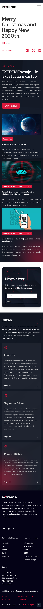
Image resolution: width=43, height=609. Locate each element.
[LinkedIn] (27, 50)
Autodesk (5, 556)
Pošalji (9, 301)
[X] (33, 50)
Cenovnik (21, 329)
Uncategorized (7, 50)
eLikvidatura (28, 546)
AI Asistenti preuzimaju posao (14, 144)
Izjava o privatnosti (6, 598)
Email (9, 299)
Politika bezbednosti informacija (25, 598)
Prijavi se (7, 385)
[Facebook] (39, 50)
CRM (26, 550)
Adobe (4, 550)
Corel (4, 553)
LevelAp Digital (28, 605)
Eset (3, 546)
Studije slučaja (21, 317)
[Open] (39, 7)
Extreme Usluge (30, 560)
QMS (26, 553)
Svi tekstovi (11, 106)
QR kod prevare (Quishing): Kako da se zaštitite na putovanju (21, 240)
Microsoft (5, 543)
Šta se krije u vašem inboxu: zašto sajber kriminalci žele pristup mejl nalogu (18, 193)
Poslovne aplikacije (31, 556)
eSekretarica (29, 543)
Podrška (21, 323)
